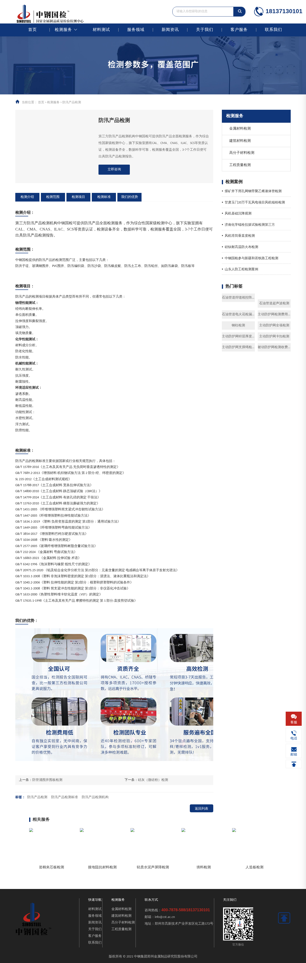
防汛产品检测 (37, 797)
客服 (293, 722)
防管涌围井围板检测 (47, 780)
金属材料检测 (240, 129)
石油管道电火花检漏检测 (238, 314)
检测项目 (78, 197)
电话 (293, 738)
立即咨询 (114, 169)
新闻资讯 (170, 30)
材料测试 (101, 30)
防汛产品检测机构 (95, 797)
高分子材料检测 (241, 153)
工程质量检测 (240, 165)
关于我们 (204, 30)
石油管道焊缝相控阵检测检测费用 (238, 298)
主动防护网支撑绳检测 (238, 347)
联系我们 (273, 30)
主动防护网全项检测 (274, 325)
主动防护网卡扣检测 (274, 336)
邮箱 (293, 754)
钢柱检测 (238, 325)
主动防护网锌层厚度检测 (238, 336)
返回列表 (201, 809)
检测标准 (104, 197)
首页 (32, 30)
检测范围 (53, 197)
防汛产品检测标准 (64, 797)
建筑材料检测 (240, 141)
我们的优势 (129, 197)
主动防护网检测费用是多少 (274, 314)
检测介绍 (27, 197)
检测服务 (63, 30)
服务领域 (135, 30)
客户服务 (239, 30)
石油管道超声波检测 (274, 303)
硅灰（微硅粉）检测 (153, 780)
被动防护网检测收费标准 (274, 347)
